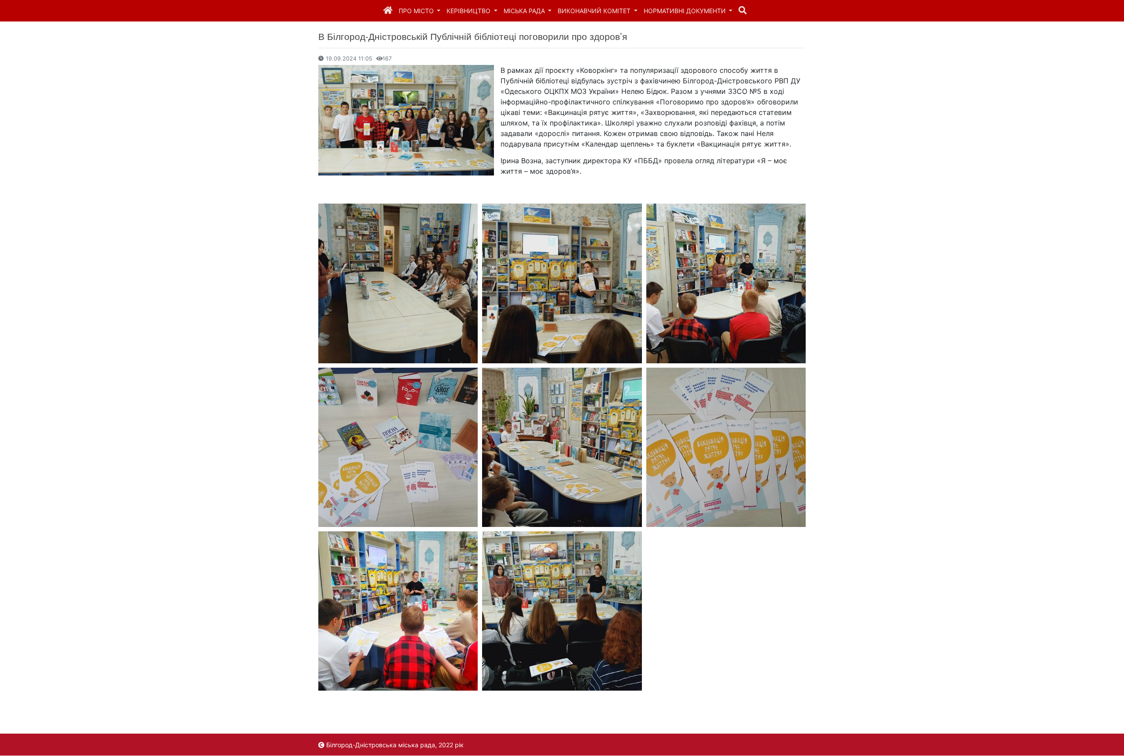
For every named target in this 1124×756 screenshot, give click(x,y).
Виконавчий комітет (595, 10)
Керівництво (469, 10)
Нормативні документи (686, 10)
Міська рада (525, 10)
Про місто (417, 10)
